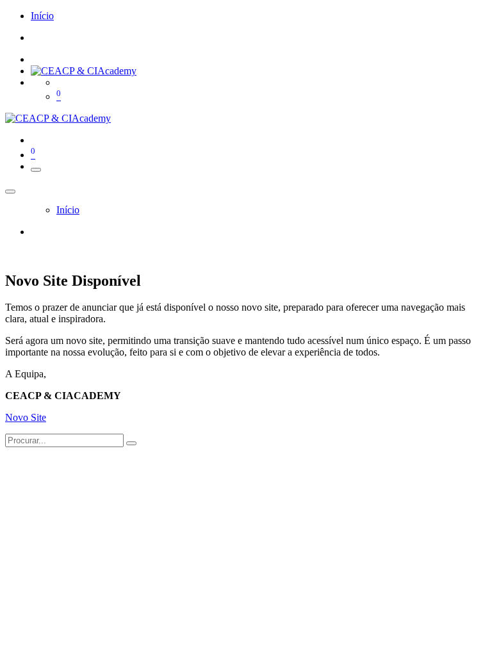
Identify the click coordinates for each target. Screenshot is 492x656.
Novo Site (25, 417)
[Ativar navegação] (36, 170)
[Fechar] (10, 191)
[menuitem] (42, 15)
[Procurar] (131, 443)
